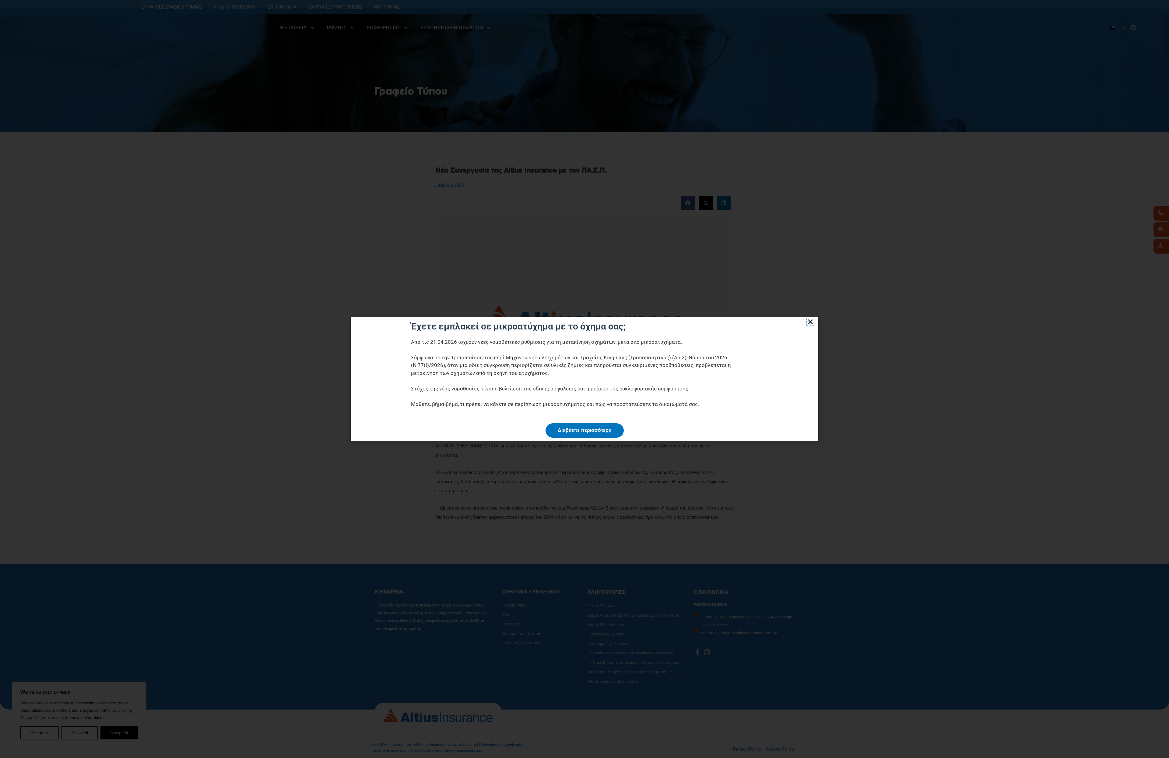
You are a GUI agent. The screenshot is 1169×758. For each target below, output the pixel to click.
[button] (810, 322)
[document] (584, 379)
